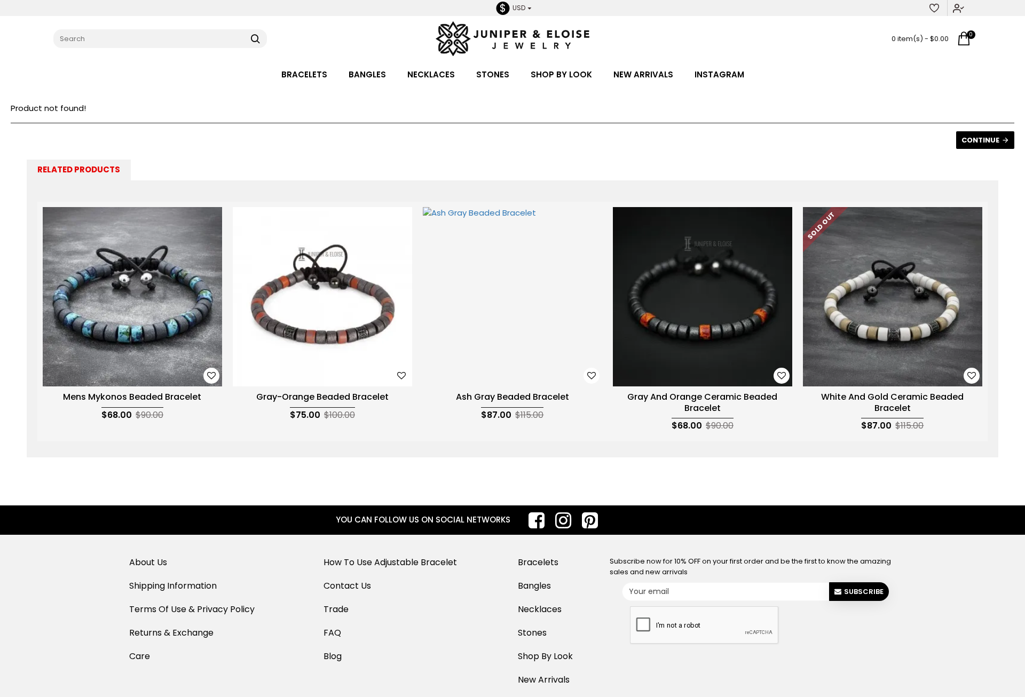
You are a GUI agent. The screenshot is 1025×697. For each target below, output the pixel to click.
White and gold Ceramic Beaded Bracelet (892, 403)
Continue (980, 140)
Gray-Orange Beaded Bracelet (322, 397)
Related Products (78, 169)
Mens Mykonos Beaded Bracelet (132, 397)
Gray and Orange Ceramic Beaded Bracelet (702, 403)
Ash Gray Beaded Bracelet (512, 397)
